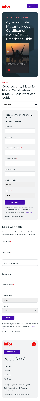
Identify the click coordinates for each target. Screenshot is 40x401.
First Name (8, 126)
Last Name (8, 137)
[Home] (6, 6)
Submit (7, 318)
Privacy (6, 385)
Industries (7, 366)
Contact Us (10, 352)
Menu (31, 6)
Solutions (7, 375)
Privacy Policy (28, 213)
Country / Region (11, 180)
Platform (7, 379)
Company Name (10, 159)
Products (7, 371)
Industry (7, 191)
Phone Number (10, 169)
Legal (13, 385)
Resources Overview (17, 18)
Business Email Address (13, 148)
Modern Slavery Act (23, 385)
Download (13, 202)
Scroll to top (34, 344)
